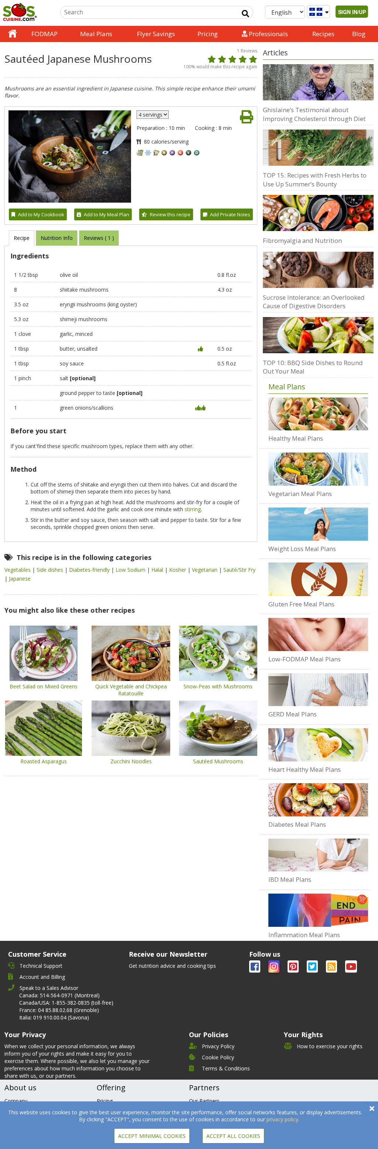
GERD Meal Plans (292, 714)
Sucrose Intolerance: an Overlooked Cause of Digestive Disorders (314, 301)
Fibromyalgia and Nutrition (302, 240)
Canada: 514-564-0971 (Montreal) (59, 995)
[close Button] (372, 1108)
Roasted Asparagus (43, 761)
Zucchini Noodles (131, 761)
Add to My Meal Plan (106, 214)
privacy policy (282, 1119)
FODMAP (44, 34)
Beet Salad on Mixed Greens (44, 686)
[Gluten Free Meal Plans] (318, 579)
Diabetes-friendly (90, 569)
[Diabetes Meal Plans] (318, 799)
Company (15, 1100)
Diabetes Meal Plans (297, 824)
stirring (193, 509)
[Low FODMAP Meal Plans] (318, 634)
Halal (158, 569)
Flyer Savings (156, 34)
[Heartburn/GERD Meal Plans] (318, 689)
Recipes (323, 34)
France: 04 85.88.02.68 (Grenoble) (59, 1010)
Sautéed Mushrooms (218, 761)
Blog (358, 34)
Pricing (207, 34)
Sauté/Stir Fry (239, 569)
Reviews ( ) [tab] (99, 237)
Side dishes (51, 569)
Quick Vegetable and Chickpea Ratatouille (131, 690)
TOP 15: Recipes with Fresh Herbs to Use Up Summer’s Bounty (315, 179)
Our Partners (204, 1100)
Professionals (267, 34)
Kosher (178, 569)
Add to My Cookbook (41, 214)
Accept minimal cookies (152, 1135)
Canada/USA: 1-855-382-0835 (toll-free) (66, 1002)
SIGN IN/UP (352, 12)
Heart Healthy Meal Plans (304, 769)
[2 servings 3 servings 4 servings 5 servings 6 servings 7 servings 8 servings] (153, 114)
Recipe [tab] (22, 237)
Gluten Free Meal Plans (301, 604)
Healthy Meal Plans (295, 438)
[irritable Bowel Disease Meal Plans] (318, 855)
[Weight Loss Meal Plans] (318, 524)
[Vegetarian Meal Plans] (318, 469)
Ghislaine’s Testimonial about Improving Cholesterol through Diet (314, 114)
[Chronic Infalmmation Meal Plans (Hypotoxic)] (318, 910)
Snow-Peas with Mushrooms (217, 686)
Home (12, 34)
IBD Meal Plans (289, 879)
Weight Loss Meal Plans (302, 548)
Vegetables (18, 569)
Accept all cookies (233, 1135)
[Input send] (245, 13)
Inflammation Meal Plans (304, 934)
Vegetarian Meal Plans (300, 493)
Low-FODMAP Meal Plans (304, 659)
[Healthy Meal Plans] (318, 414)
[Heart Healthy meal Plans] (318, 744)
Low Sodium (131, 569)
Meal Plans (96, 34)
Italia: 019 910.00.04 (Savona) (54, 1017)
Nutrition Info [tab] (57, 237)
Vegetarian (205, 569)
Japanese (20, 578)
